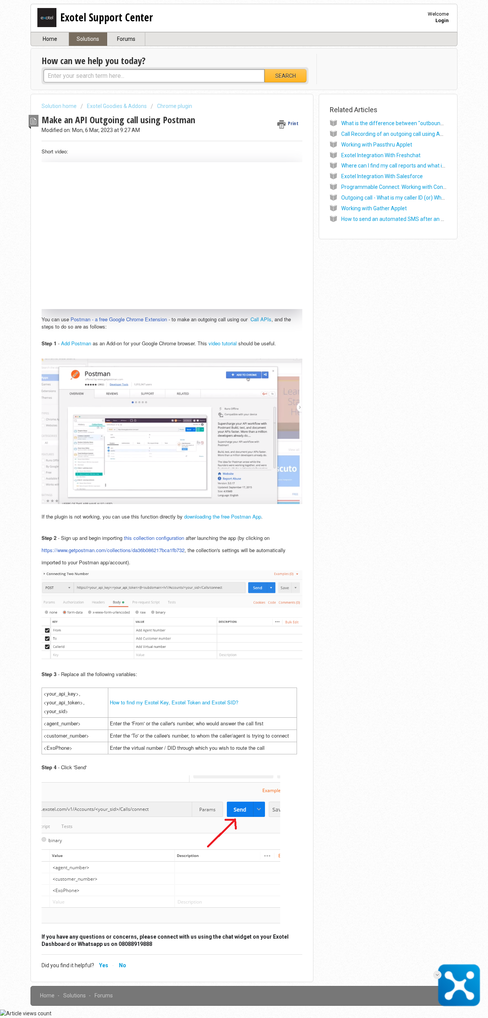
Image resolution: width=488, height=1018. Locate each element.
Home (50, 39)
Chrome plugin (174, 106)
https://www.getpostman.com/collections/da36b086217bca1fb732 (113, 550)
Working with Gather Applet (374, 208)
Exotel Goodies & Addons (117, 106)
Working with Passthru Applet (376, 145)
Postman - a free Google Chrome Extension (119, 319)
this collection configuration (154, 537)
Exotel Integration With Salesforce (382, 176)
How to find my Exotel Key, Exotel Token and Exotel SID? (174, 702)
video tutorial (223, 343)
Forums (126, 39)
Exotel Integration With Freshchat (381, 155)
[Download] (230, 420)
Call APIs (260, 319)
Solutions (88, 39)
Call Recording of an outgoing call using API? (394, 134)
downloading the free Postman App (222, 516)
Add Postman (76, 343)
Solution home (60, 106)
